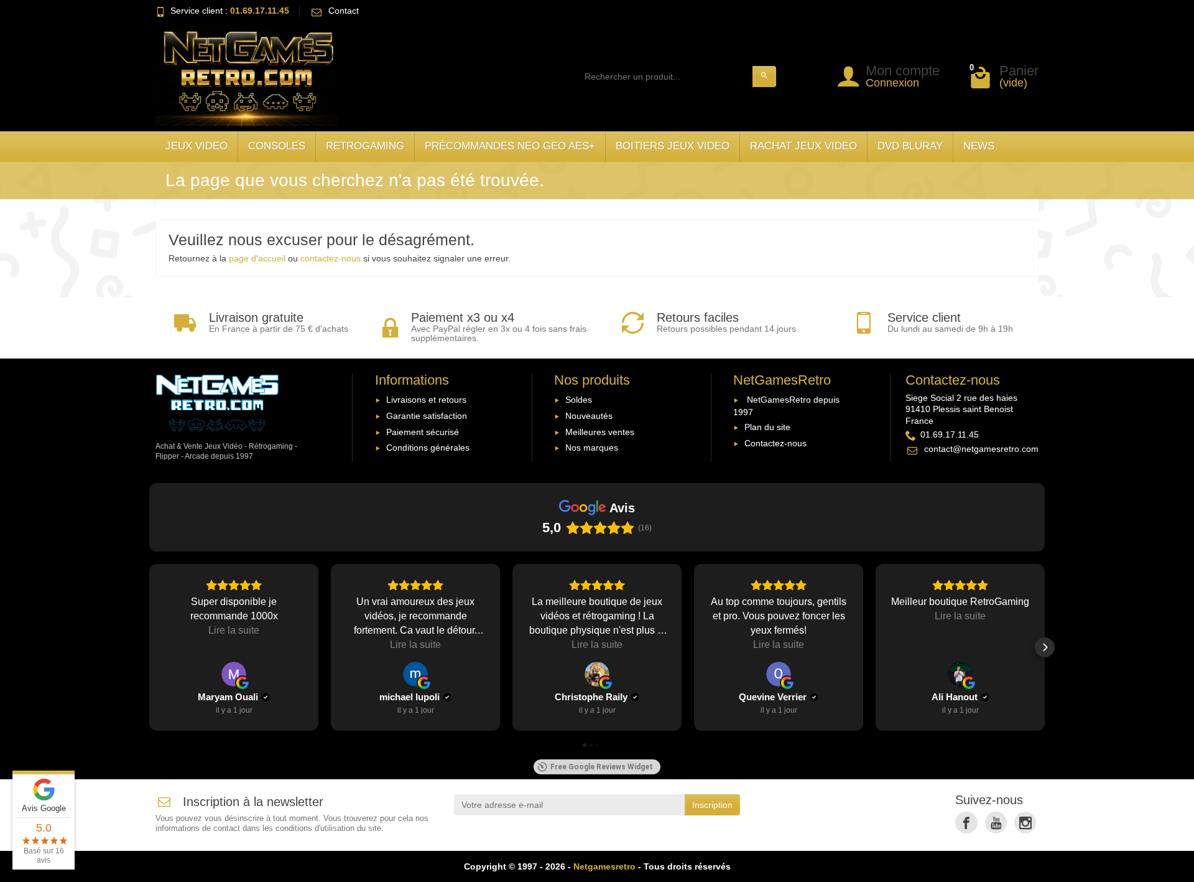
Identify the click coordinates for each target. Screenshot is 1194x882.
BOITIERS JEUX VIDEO (672, 146)
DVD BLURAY (910, 146)
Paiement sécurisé (422, 432)
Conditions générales (428, 448)
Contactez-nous (775, 443)
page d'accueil (257, 258)
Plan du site (767, 427)
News (978, 146)
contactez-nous (330, 258)
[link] (966, 822)
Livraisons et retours (426, 400)
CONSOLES (276, 146)
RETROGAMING (365, 146)
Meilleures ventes (599, 432)
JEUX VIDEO (196, 146)
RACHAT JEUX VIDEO (803, 146)
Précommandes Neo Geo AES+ (510, 146)
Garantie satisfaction (426, 416)
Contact (343, 11)
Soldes (578, 400)
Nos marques (591, 448)
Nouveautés (589, 416)
